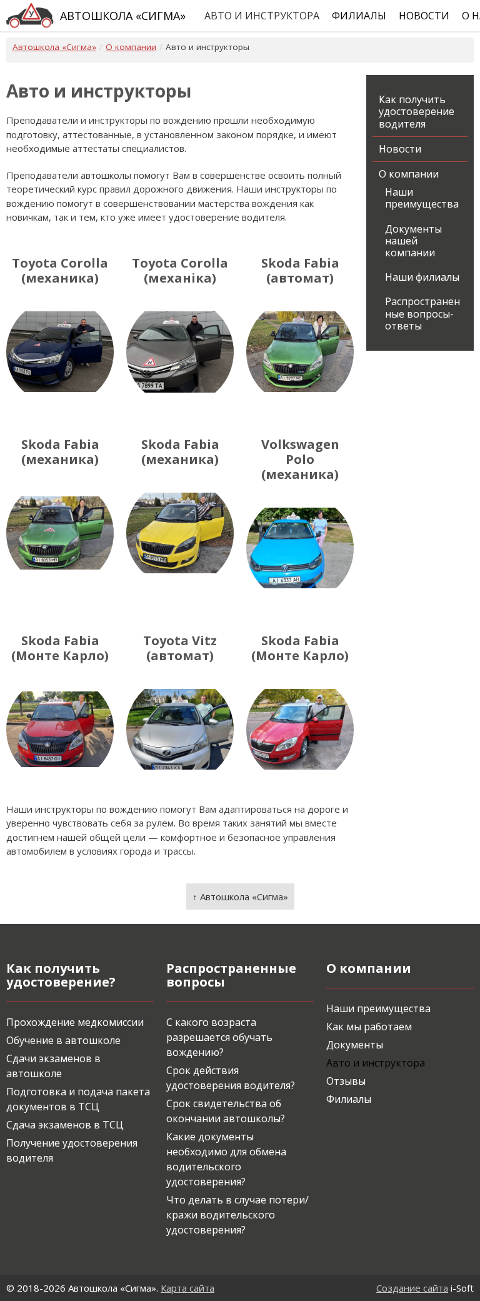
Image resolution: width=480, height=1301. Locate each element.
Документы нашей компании (413, 240)
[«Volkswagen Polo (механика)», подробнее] (300, 548)
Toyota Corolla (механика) (60, 271)
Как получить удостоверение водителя (416, 111)
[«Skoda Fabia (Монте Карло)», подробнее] (60, 729)
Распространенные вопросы (231, 975)
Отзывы (346, 1081)
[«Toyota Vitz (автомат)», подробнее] (180, 729)
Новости (424, 16)
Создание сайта (412, 1288)
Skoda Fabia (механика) (60, 452)
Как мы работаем (369, 1026)
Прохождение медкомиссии (75, 1022)
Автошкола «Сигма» (123, 15)
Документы (354, 1045)
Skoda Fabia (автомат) (300, 271)
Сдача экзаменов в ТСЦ (65, 1125)
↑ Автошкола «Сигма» (240, 896)
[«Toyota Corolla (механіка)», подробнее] (180, 352)
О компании (409, 174)
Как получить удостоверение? (61, 975)
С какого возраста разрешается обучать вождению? (219, 1037)
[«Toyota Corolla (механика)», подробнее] (60, 352)
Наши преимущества (422, 198)
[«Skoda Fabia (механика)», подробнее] (60, 533)
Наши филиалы (422, 277)
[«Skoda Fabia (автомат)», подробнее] (300, 352)
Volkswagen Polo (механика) (300, 459)
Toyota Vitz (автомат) (180, 648)
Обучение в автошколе (63, 1040)
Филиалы (359, 16)
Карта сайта (187, 1288)
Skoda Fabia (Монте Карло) (60, 648)
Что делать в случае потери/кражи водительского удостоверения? (237, 1215)
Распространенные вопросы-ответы (422, 313)
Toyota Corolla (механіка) (180, 271)
